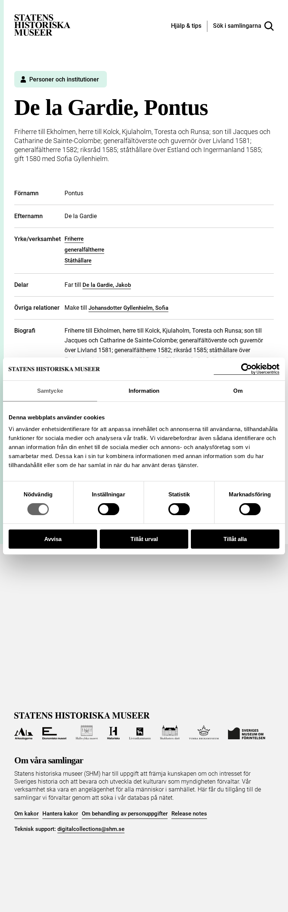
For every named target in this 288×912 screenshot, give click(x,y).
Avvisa (53, 539)
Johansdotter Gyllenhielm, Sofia (128, 308)
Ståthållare (78, 260)
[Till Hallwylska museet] (87, 732)
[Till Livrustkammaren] (140, 732)
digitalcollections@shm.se (90, 829)
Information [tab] (144, 390)
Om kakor (26, 813)
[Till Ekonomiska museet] (54, 732)
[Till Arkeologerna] (23, 732)
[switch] (108, 509)
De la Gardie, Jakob (106, 285)
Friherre (74, 238)
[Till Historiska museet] (113, 732)
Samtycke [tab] (50, 390)
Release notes (189, 813)
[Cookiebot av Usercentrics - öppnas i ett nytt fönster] (246, 369)
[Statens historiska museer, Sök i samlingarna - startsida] (42, 24)
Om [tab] (238, 390)
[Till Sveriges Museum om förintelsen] (246, 732)
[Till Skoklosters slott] (170, 732)
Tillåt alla (235, 539)
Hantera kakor (60, 813)
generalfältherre (84, 249)
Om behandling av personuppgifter (125, 813)
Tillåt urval (144, 539)
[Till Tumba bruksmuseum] (204, 732)
